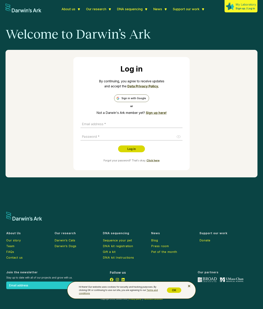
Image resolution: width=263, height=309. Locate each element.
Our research (96, 9)
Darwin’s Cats (65, 240)
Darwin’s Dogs (65, 246)
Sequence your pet (117, 240)
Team (10, 246)
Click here (153, 160)
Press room (160, 246)
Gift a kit (109, 252)
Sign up (240, 8)
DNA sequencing (130, 9)
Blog (154, 240)
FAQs (10, 252)
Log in (251, 8)
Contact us (14, 257)
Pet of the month (164, 252)
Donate (204, 240)
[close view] (189, 286)
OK (174, 290)
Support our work (186, 9)
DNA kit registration (118, 246)
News (157, 9)
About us (68, 9)
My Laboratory (246, 4)
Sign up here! (156, 113)
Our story (13, 240)
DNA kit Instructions (118, 257)
